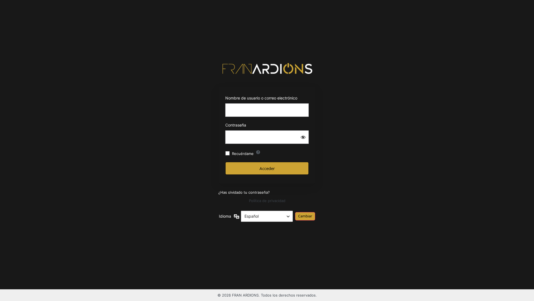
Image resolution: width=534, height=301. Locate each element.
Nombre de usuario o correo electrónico (261, 98)
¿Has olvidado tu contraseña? (244, 192)
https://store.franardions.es (267, 68)
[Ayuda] (258, 152)
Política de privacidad (267, 200)
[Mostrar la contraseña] (303, 137)
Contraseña (235, 125)
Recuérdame (243, 153)
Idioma (225, 216)
